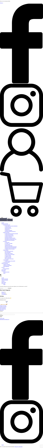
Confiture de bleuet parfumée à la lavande (11, 233)
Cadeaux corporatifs (6, 264)
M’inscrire (1, 315)
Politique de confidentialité (18, 446)
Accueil (3, 222)
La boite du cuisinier (8, 255)
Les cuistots (5, 241)
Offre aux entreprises (5, 263)
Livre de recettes (7, 244)
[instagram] (21, 126)
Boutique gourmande (3, 305)
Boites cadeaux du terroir (9, 253)
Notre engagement (6, 268)
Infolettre (1, 311)
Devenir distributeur (6, 266)
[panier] (21, 216)
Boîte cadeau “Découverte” (9, 251)
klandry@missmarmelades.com (4, 319)
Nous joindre (3, 283)
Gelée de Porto (7, 229)
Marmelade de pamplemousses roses (10, 239)
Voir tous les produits (6, 262)
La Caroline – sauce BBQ (8, 243)
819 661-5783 (2, 318)
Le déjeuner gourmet (8, 256)
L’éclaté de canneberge (8, 230)
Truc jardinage (4, 294)
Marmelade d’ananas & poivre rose (10, 231)
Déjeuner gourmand (6, 232)
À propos (3, 267)
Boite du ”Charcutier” (8, 257)
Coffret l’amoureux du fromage (9, 254)
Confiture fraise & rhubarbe (9, 234)
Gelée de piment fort (8, 228)
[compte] (21, 171)
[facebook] (21, 399)
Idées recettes (4, 282)
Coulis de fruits (7, 242)
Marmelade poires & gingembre (9, 240)
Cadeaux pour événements (7, 265)
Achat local (3, 293)
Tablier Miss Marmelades (8, 245)
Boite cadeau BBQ (7, 252)
